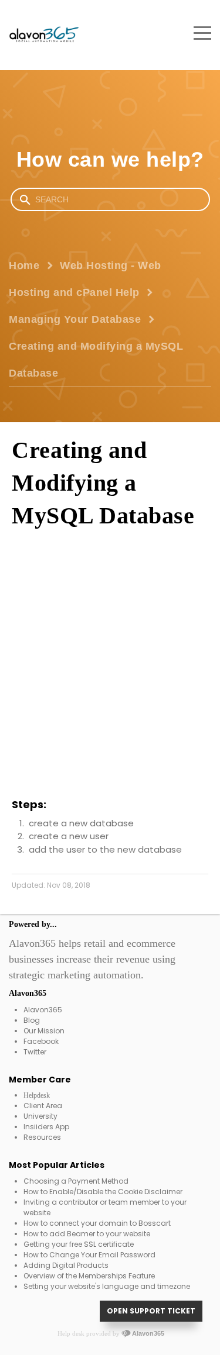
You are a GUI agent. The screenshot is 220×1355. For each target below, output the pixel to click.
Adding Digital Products (66, 1265)
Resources (42, 1137)
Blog (31, 1020)
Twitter (34, 1052)
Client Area (42, 1106)
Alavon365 (42, 1010)
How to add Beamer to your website (86, 1234)
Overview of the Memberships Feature (89, 1276)
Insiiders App (46, 1127)
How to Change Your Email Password (89, 1255)
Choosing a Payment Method (75, 1181)
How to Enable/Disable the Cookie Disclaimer (102, 1192)
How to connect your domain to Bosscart (97, 1223)
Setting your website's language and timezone (106, 1286)
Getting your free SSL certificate (78, 1244)
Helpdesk (36, 1095)
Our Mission (44, 1031)
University (40, 1116)
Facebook (41, 1041)
